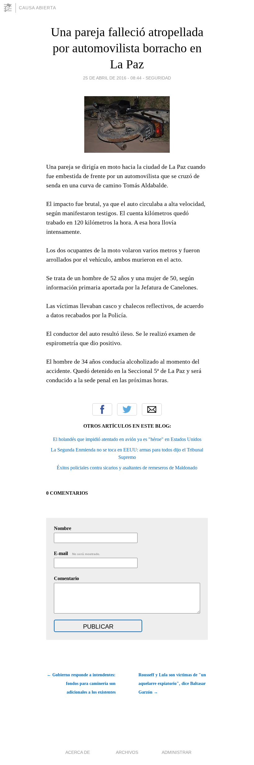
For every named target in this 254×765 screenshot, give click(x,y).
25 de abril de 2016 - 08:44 (112, 77)
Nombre (62, 528)
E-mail (77, 553)
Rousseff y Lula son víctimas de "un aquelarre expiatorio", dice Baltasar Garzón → (172, 683)
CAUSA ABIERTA (37, 7)
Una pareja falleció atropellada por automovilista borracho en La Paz (127, 48)
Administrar (176, 752)
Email (152, 409)
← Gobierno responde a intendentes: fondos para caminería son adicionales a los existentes (81, 683)
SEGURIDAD (158, 77)
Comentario (66, 578)
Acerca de (77, 752)
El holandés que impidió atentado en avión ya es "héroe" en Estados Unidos (127, 439)
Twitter (127, 409)
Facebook (102, 409)
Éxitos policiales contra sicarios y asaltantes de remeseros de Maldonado (127, 467)
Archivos (127, 752)
